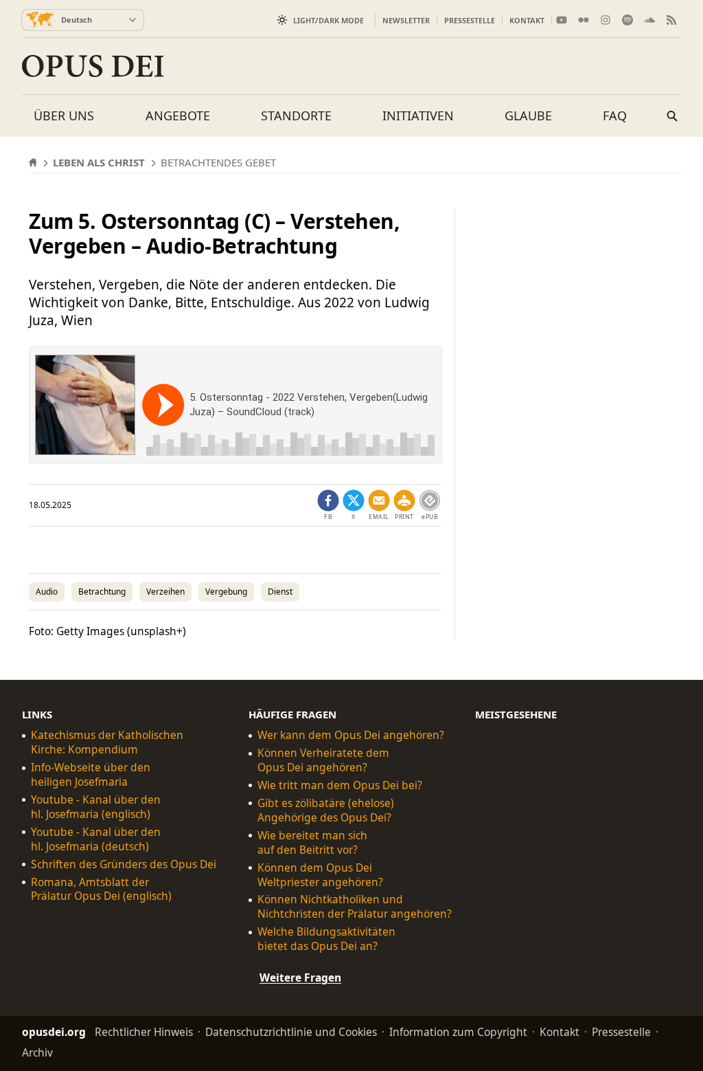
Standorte (296, 115)
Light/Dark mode (328, 20)
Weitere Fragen (300, 977)
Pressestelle (469, 20)
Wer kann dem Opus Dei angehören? (350, 735)
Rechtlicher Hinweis (144, 1031)
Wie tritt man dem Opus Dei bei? (339, 785)
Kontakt (526, 20)
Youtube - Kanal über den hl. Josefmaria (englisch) (96, 807)
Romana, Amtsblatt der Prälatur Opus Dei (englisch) (101, 888)
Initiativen (418, 115)
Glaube (528, 115)
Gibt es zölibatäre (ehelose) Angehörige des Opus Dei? (325, 810)
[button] (404, 505)
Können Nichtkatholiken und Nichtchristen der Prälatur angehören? (354, 906)
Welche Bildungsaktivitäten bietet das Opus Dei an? (326, 939)
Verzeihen (165, 591)
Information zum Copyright (458, 1031)
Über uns (64, 115)
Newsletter (406, 20)
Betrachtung (102, 591)
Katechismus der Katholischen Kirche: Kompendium (107, 742)
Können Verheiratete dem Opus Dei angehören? (323, 760)
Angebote (178, 115)
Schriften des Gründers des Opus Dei (123, 864)
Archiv (37, 1052)
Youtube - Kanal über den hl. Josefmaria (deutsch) (96, 839)
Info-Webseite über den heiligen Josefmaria (90, 774)
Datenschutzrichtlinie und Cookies (291, 1031)
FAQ (615, 115)
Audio (47, 591)
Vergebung (226, 591)
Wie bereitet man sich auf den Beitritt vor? (312, 842)
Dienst (280, 591)
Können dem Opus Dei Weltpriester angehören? (320, 875)
